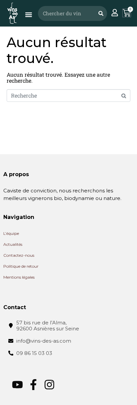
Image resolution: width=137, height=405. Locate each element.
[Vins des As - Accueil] (12, 13)
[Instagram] (49, 384)
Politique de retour (21, 266)
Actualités (12, 244)
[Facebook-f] (33, 384)
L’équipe (11, 233)
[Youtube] (17, 384)
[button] (28, 14)
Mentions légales (19, 277)
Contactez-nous (18, 255)
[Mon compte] (114, 12)
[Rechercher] (100, 13)
